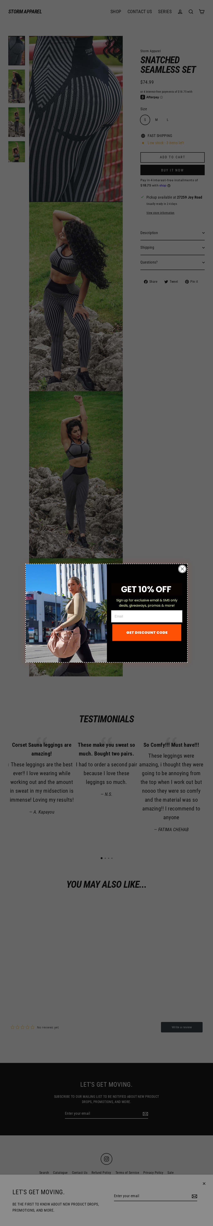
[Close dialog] (182, 569)
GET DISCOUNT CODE (146, 632)
